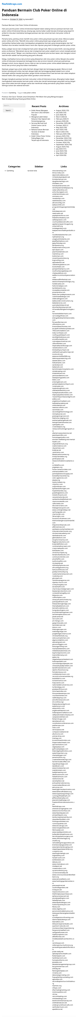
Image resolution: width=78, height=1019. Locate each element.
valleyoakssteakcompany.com (63, 715)
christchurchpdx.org (59, 553)
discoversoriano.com (59, 506)
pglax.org (55, 657)
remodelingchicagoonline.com (63, 843)
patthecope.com (58, 725)
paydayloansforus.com (60, 215)
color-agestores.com (59, 478)
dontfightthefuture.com (61, 337)
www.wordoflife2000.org (61, 356)
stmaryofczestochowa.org (61, 599)
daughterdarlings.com (60, 181)
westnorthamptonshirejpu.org (63, 282)
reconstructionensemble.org (62, 676)
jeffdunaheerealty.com (60, 798)
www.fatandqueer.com (60, 813)
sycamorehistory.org (59, 870)
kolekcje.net (56, 450)
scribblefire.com (58, 465)
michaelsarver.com (59, 414)
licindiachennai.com (59, 179)
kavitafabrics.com (58, 678)
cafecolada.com (58, 503)
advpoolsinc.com (58, 708)
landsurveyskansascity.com (62, 817)
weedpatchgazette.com (60, 378)
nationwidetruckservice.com (62, 685)
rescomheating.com (59, 996)
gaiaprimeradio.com (59, 623)
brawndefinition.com (59, 544)
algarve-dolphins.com (60, 640)
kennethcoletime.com (60, 608)
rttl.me (54, 994)
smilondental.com (58, 405)
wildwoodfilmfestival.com (61, 279)
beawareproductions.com (61, 591)
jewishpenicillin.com (59, 435)
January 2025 (60, 136)
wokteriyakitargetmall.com (62, 420)
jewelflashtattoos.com (60, 241)
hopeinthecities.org (59, 491)
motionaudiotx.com (59, 992)
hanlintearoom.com (59, 958)
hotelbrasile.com (58, 284)
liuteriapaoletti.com (59, 661)
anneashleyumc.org (59, 815)
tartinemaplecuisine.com (61, 614)
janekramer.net (57, 617)
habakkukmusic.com (59, 777)
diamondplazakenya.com (61, 919)
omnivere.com (57, 196)
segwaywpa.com (58, 747)
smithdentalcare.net (59, 1003)
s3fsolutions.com (58, 324)
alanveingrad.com (58, 642)
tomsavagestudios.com (60, 437)
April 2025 (59, 130)
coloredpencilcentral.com (61, 341)
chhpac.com (56, 988)
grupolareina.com (58, 292)
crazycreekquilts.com (60, 548)
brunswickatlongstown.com (62, 612)
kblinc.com (56, 380)
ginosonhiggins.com (59, 644)
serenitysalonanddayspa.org (62, 188)
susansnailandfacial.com (61, 785)
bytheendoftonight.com (61, 488)
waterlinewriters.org (59, 753)
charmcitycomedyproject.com (63, 589)
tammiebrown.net (58, 625)
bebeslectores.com (59, 303)
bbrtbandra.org (58, 245)
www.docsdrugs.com (60, 826)
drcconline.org (57, 702)
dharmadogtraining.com (61, 990)
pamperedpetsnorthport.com (63, 384)
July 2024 (59, 149)
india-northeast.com (59, 333)
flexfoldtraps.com (12, 3)
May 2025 (59, 127)
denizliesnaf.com (58, 721)
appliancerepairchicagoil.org (62, 224)
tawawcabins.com (58, 361)
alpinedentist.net (58, 262)
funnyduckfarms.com (60, 960)
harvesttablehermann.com (62, 314)
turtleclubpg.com (58, 687)
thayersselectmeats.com (61, 742)
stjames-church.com (59, 582)
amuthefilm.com (58, 559)
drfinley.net (56, 969)
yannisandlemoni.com (60, 375)
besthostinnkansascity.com (62, 1001)
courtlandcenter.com (59, 695)
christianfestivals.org (59, 636)
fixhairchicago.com (59, 719)
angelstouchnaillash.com (61, 401)
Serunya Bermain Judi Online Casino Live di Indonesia (39, 125)
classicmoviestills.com (60, 501)
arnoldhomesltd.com (59, 339)
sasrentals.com (57, 410)
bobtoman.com (57, 256)
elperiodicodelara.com (60, 175)
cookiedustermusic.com (61, 674)
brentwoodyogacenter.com (62, 845)
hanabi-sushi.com (58, 858)
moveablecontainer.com (61, 290)
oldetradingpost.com (60, 299)
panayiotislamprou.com (60, 269)
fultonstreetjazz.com (59, 286)
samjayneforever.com (60, 932)
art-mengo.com (58, 621)
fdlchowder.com (58, 830)
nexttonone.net (57, 779)
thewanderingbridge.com (61, 604)
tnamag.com (56, 738)
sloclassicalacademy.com (61, 533)
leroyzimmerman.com (60, 966)
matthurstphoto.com (60, 934)
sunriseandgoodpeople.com (62, 663)
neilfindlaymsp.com (59, 698)
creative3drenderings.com (61, 759)
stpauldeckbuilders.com (61, 819)
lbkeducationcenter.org (60, 454)
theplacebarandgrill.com (61, 704)
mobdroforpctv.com (59, 495)
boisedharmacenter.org (60, 476)
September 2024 (62, 145)
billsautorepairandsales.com (62, 924)
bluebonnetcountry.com (61, 247)
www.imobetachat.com (60, 768)
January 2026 (60, 121)
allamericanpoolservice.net (62, 433)
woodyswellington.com (60, 898)
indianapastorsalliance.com (62, 713)
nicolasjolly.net (57, 563)
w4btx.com (56, 399)
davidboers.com (58, 766)
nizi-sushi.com (57, 619)
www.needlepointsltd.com (61, 832)
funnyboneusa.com (59, 672)
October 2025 (61, 125)
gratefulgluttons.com (60, 493)
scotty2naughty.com (59, 585)
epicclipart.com (57, 250)
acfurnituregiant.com (60, 192)
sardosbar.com (57, 365)
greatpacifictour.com (59, 689)
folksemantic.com (58, 363)
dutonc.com (56, 627)
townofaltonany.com (59, 655)
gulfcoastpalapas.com (60, 749)
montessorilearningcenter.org (63, 928)
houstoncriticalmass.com (61, 518)
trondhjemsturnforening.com (63, 917)
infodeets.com (57, 183)
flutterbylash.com (58, 956)
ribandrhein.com (58, 448)
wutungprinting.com (59, 646)
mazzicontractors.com (60, 892)
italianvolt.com (57, 367)
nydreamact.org (58, 237)
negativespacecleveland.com (62, 659)
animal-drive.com (58, 736)
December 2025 (61, 123)
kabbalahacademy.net (60, 403)
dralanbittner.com (58, 373)
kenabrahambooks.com (61, 555)
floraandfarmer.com (59, 322)
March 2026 (60, 117)
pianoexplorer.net (58, 885)
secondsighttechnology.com (62, 412)
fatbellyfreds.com (58, 900)
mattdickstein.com (59, 770)
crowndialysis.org (58, 427)
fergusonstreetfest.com (61, 930)
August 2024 (60, 147)
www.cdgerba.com (59, 909)
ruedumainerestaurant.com (62, 574)
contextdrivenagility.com (61, 593)
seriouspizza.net (58, 730)
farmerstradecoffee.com (61, 762)
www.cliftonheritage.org (61, 838)
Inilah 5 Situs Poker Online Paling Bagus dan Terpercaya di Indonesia (40, 138)
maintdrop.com (58, 254)
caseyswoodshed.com (60, 717)
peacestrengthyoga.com (61, 800)
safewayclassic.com (59, 220)
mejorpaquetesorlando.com (62, 395)
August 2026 (60, 110)
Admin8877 (29, 19)
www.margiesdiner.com (60, 828)
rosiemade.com (58, 386)
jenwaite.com (57, 962)
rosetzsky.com (57, 576)
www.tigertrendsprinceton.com (63, 789)
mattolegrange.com (59, 631)
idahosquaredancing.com (61, 358)
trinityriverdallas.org (59, 456)
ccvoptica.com (57, 851)
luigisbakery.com (58, 855)
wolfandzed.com (58, 860)
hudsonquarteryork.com (61, 905)
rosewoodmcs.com (59, 868)
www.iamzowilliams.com (61, 879)
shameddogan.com (59, 755)
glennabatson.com (59, 538)
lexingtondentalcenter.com (62, 422)
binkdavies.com (58, 550)
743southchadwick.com (60, 331)
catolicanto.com (58, 452)
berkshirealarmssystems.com (63, 369)
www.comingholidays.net (61, 510)
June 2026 (59, 115)
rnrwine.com (57, 973)
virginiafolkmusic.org (60, 444)
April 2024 (59, 155)
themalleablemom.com (60, 606)
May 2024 (59, 153)
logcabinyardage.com (60, 764)
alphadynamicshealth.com (61, 954)
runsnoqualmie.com (59, 824)
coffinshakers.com (59, 597)
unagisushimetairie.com (61, 239)
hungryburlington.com (60, 610)
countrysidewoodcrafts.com (62, 222)
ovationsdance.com (59, 446)
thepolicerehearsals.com (61, 525)
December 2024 (61, 138)
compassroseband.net (60, 732)
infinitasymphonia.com (60, 565)
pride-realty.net (57, 951)
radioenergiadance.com (61, 264)
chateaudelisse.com (59, 273)
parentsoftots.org (58, 757)
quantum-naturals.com (60, 926)
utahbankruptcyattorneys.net (63, 352)
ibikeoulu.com (57, 595)
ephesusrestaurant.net (60, 896)
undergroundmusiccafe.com (62, 1005)
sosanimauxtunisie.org (60, 258)
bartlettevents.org (58, 288)
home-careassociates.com (61, 469)
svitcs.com (56, 727)
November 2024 (62, 140)
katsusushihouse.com (60, 570)
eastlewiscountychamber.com (63, 529)
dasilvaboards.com (59, 535)
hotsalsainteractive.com (61, 186)
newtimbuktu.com (59, 201)
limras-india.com (58, 173)
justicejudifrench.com (60, 602)
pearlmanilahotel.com (60, 252)
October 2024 (61, 142)
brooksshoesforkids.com (61, 740)
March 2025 (60, 132)
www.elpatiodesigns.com (61, 902)
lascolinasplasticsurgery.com (62, 836)
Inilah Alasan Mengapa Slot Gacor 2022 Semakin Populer (40, 112)
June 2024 (59, 151)
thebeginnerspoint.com (60, 508)
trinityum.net (57, 890)
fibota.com (56, 907)
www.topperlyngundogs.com (62, 794)
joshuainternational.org (60, 783)
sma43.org (56, 841)
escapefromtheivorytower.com (63, 329)
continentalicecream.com (61, 546)
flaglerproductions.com (60, 542)
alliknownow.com (58, 527)
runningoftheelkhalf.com (61, 796)
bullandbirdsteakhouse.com (62, 834)
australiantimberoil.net (60, 305)
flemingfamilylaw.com (60, 971)
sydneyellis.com (58, 425)
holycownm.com (58, 683)
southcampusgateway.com (62, 271)
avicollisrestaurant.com (60, 700)
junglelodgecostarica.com (61, 634)
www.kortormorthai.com (61, 811)
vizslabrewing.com (59, 371)
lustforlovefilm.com (59, 561)
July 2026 (59, 112)
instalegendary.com (59, 228)
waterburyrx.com (58, 706)
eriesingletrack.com (59, 382)
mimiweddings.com (59, 998)
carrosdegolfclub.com (60, 316)
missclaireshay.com (59, 171)
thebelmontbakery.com (60, 218)
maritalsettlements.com (61, 649)
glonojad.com (57, 578)
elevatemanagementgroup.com (63, 964)
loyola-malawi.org (58, 482)
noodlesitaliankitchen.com (61, 235)
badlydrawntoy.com (59, 772)
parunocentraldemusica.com (62, 911)
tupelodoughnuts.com (60, 388)
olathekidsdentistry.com (61, 390)
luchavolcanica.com (59, 680)
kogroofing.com (58, 260)
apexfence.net (57, 1009)
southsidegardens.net (60, 887)
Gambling (12, 93)
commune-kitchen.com (60, 557)
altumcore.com (57, 734)
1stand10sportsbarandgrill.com (63, 397)
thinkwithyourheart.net (60, 350)
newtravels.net (57, 213)
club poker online (29, 93)
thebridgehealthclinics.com (62, 751)
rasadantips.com (58, 198)
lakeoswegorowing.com (61, 975)
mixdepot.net (57, 866)
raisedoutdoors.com (59, 348)
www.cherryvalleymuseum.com (63, 294)
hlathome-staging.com (60, 418)
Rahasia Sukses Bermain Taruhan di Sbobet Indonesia (40, 132)
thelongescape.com (59, 629)
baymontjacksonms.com (61, 653)
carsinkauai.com (58, 943)
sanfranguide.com (59, 512)
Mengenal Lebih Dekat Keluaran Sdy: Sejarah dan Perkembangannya (40, 119)
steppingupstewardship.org (62, 849)
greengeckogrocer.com (60, 416)
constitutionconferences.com (63, 723)
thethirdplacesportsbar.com (62, 894)
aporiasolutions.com (59, 745)
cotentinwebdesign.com (61, 296)
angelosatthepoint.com (60, 710)
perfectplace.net (58, 459)
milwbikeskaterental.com (61, 651)
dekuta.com (56, 862)
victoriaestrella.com (59, 691)
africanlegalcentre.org (60, 567)
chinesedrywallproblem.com (62, 666)
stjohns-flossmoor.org (60, 670)
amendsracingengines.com (62, 809)
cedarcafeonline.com (59, 190)
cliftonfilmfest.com (59, 343)
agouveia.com (57, 979)
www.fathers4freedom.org (62, 792)
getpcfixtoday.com (59, 243)
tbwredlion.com (58, 922)
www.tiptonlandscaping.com (62, 847)
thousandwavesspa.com (61, 693)
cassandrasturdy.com (60, 497)
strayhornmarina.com (60, 540)
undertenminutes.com (60, 194)
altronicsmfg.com (58, 203)
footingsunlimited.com (60, 821)
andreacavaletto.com (60, 471)
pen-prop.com (57, 787)
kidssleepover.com (59, 211)
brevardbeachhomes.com (61, 326)
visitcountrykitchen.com (61, 638)
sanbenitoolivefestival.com (62, 499)
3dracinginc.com (58, 516)
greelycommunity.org (60, 572)
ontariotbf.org (57, 226)
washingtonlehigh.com (60, 853)
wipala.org (56, 480)
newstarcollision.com (60, 407)
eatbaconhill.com (58, 205)
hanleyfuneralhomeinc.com (62, 393)
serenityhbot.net (58, 781)
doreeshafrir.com (58, 587)
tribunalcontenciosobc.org (62, 531)
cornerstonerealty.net (60, 873)
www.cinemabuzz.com (60, 864)
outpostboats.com (59, 486)
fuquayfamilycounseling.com (62, 977)
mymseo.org (56, 986)
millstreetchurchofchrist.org (62, 945)
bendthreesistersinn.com (61, 668)
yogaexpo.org (57, 467)
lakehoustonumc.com (60, 774)
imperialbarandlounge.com (62, 346)
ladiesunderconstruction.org (62, 301)
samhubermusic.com (60, 1007)
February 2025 (61, 134)
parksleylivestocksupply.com (62, 474)
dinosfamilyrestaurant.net (61, 307)
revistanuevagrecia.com (61, 580)
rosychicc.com (57, 484)
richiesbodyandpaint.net (61, 177)
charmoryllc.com (58, 514)
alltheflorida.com (58, 937)
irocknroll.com (57, 354)
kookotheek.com (58, 267)
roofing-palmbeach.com (61, 335)
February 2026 (61, 119)
